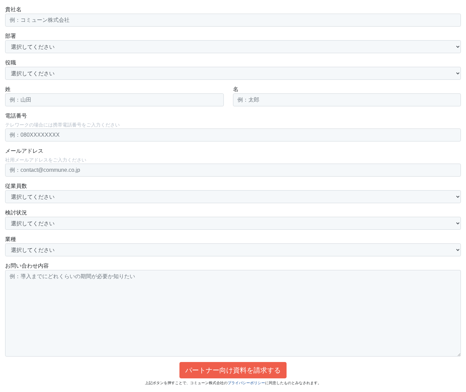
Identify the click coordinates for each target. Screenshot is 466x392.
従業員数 (16, 186)
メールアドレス (24, 151)
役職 (10, 62)
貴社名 (13, 9)
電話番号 (16, 116)
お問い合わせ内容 (27, 266)
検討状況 (16, 212)
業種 (10, 239)
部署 (10, 36)
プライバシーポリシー (246, 383)
